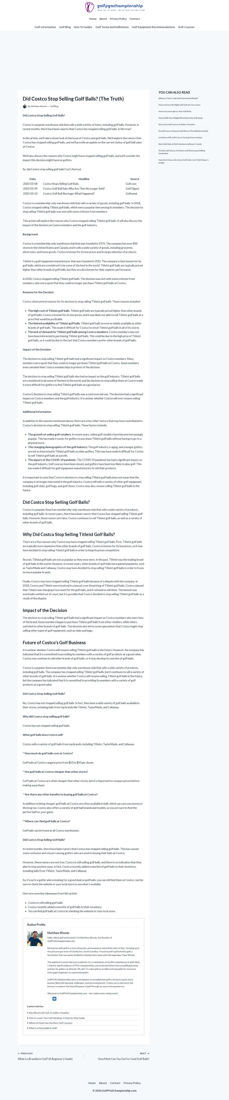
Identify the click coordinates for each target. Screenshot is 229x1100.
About (103, 18)
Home (93, 18)
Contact (134, 18)
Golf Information (45, 27)
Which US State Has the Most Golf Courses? (51, 1023)
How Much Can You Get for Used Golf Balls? (123, 1056)
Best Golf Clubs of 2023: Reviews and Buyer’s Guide (180, 144)
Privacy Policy (118, 18)
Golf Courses (186, 27)
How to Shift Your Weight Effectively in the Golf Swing (180, 118)
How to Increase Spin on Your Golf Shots (175, 111)
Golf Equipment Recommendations (153, 27)
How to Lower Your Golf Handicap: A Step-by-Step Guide (57, 1018)
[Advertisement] (114, 54)
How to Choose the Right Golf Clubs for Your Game (179, 105)
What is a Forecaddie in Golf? (43, 1028)
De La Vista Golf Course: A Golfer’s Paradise (177, 124)
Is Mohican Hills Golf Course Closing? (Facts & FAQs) (180, 137)
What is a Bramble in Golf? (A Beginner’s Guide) (45, 1056)
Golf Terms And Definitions (112, 27)
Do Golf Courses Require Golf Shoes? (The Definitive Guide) (183, 131)
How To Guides (83, 27)
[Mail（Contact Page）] (54, 998)
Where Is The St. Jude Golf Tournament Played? (178, 98)
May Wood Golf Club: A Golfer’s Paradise (49, 1012)
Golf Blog (65, 27)
